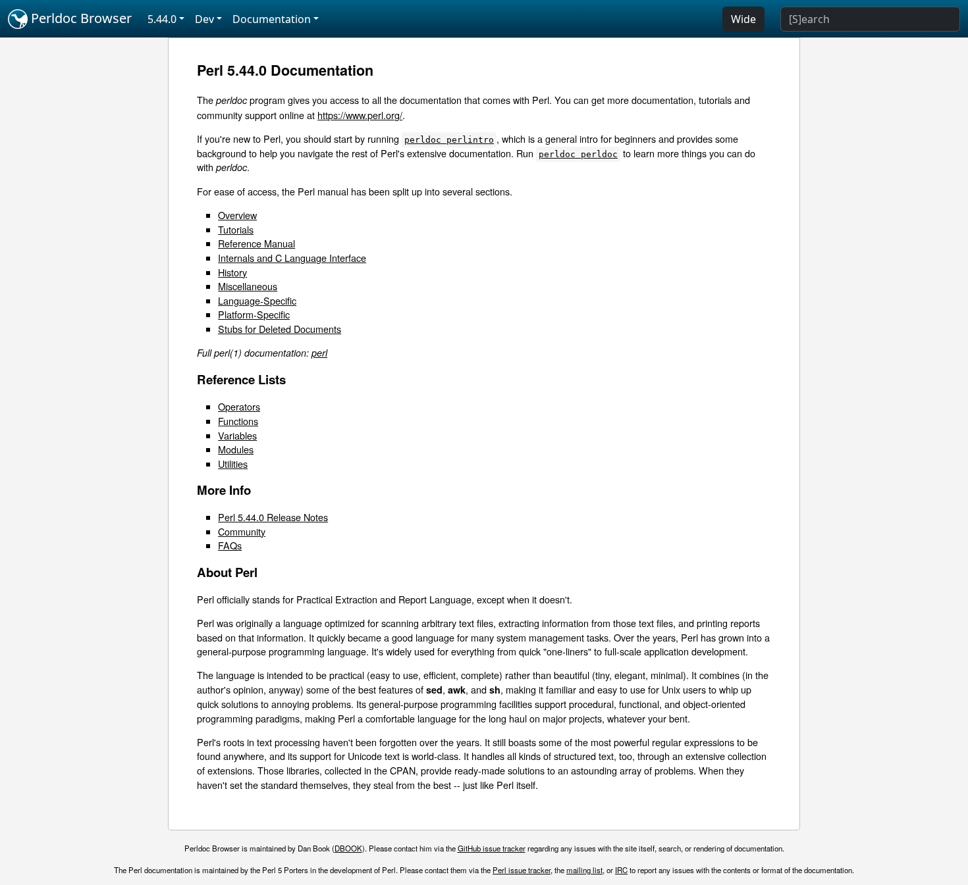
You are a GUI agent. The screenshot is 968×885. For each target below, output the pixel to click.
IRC (621, 870)
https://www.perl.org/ (359, 115)
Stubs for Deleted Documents (279, 329)
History (232, 272)
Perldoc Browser (80, 18)
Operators (239, 406)
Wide (743, 19)
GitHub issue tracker (491, 848)
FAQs (230, 545)
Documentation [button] (271, 19)
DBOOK (348, 848)
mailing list (584, 870)
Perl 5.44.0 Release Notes (273, 517)
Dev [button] (204, 19)
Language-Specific (257, 300)
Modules (236, 449)
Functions (238, 421)
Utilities (233, 463)
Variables (237, 435)
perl (319, 352)
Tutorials (236, 229)
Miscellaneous (247, 286)
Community (241, 531)
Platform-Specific (254, 314)
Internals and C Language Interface (292, 258)
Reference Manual (256, 243)
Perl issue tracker (522, 870)
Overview (237, 215)
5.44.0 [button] (162, 19)
